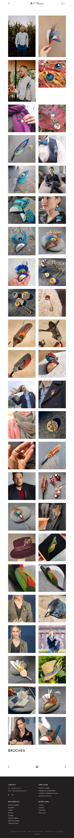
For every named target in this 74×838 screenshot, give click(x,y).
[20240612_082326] (52, 272)
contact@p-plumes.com (19, 791)
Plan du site (42, 813)
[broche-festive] (22, 333)
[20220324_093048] (22, 210)
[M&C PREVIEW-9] (22, 36)
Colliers (10, 810)
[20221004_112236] (22, 578)
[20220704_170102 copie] (52, 455)
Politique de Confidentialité (47, 791)
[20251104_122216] (22, 241)
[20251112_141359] (22, 547)
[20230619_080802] (22, 669)
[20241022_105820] (52, 74)
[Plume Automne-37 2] (52, 394)
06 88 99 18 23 (16, 788)
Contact (41, 805)
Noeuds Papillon (13, 818)
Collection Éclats (13, 823)
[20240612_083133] (52, 425)
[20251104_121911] (22, 272)
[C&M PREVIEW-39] (22, 81)
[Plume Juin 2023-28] (52, 149)
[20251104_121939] (22, 517)
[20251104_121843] (52, 240)
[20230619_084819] (22, 179)
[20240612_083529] (22, 425)
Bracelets (11, 808)
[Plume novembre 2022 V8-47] (22, 639)
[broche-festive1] (52, 333)
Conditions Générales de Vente (48, 793)
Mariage (10, 815)
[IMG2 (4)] (22, 486)
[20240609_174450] (52, 303)
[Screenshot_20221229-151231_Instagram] (52, 486)
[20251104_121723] (52, 700)
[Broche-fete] (22, 364)
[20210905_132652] (52, 669)
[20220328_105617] (52, 731)
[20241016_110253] (22, 118)
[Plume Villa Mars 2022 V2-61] (52, 179)
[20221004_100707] (52, 547)
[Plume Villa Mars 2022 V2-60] (52, 210)
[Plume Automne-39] (22, 394)
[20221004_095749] (52, 578)
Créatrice (41, 808)
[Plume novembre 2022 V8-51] (22, 608)
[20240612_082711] (22, 303)
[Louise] (52, 608)
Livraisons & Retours (45, 796)
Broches (10, 813)
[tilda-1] (22, 700)
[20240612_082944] (22, 455)
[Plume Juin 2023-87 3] (52, 639)
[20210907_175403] (52, 363)
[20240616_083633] (22, 149)
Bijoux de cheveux (14, 821)
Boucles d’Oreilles (13, 805)
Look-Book (41, 810)
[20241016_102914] (52, 118)
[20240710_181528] (52, 36)
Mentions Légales (44, 788)
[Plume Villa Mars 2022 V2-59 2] (22, 731)
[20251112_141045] (52, 517)
